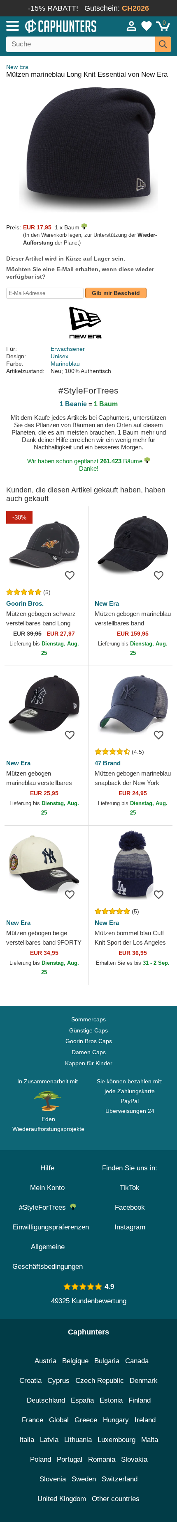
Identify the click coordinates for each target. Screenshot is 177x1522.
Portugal (69, 1459)
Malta (149, 1440)
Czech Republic (99, 1381)
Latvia (49, 1440)
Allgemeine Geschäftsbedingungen (47, 1256)
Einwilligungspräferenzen (50, 1227)
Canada (137, 1361)
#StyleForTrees (44, 1207)
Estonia (111, 1400)
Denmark (144, 1381)
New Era (17, 67)
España (82, 1400)
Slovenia (53, 1479)
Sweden (84, 1479)
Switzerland (119, 1479)
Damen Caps (89, 1052)
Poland (40, 1459)
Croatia (30, 1381)
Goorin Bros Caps (88, 1041)
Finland (139, 1400)
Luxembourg (116, 1440)
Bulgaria (106, 1361)
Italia (26, 1440)
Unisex (59, 356)
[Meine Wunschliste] (146, 25)
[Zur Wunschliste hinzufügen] (69, 575)
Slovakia (134, 1459)
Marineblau (65, 363)
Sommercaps (88, 1019)
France (32, 1420)
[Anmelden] (131, 25)
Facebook (130, 1207)
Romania (101, 1459)
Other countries (116, 1499)
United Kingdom (61, 1499)
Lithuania (78, 1440)
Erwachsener (68, 349)
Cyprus (58, 1381)
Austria (45, 1361)
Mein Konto (47, 1188)
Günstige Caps (88, 1030)
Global (59, 1420)
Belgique (75, 1361)
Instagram (129, 1227)
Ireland (145, 1420)
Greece (86, 1420)
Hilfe (47, 1168)
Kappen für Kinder (88, 1063)
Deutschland (46, 1400)
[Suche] (163, 44)
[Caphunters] (51, 25)
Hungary (116, 1420)
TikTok (130, 1188)
